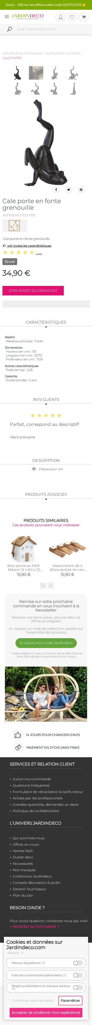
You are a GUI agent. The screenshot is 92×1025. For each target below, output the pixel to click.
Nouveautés (23, 863)
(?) (43, 963)
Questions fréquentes (31, 785)
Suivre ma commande (32, 779)
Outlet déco (23, 857)
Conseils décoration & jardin (36, 882)
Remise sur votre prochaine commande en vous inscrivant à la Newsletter (46, 605)
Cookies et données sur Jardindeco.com (34, 944)
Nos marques (24, 870)
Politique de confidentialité (36, 811)
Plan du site (23, 895)
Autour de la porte (63, 53)
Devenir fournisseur (29, 889)
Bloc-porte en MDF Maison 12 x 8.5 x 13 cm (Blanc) (23, 569)
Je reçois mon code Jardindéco (46, 643)
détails (14, 953)
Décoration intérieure (22, 53)
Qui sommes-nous (28, 838)
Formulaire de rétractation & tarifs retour (48, 792)
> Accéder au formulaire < (34, 926)
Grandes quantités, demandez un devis (46, 804)
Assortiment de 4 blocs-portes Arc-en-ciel (67, 569)
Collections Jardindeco (32, 876)
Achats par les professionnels (38, 798)
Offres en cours (26, 844)
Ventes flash (23, 851)
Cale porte (12, 58)
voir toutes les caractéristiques (29, 245)
